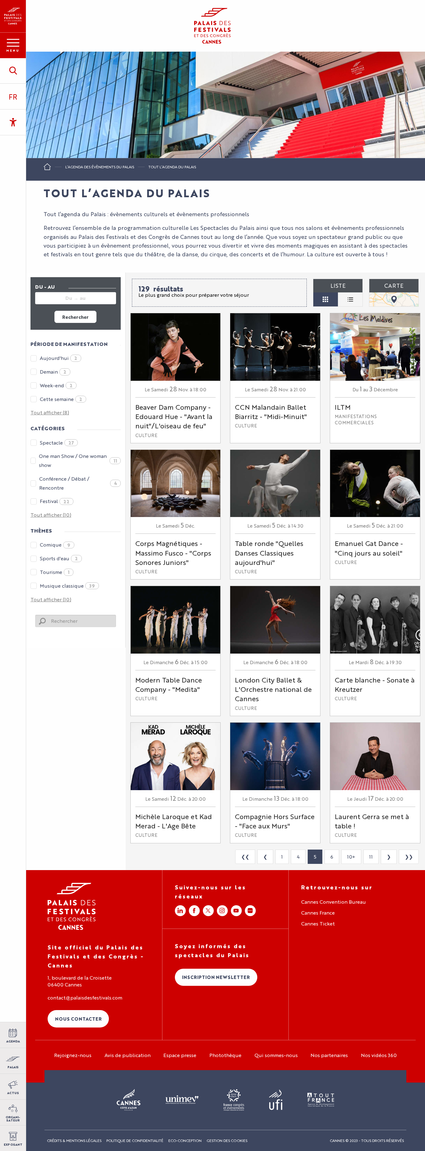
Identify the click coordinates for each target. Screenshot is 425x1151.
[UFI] (276, 1100)
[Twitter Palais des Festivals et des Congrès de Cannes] (208, 910)
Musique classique (67, 585)
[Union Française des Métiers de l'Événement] (182, 1100)
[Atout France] (320, 1100)
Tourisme (54, 572)
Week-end (56, 385)
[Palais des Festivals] (12, 16)
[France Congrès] (233, 1100)
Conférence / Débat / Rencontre (78, 483)
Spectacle (57, 442)
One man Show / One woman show (78, 460)
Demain (53, 371)
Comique (55, 544)
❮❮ (245, 856)
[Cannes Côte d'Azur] (129, 1100)
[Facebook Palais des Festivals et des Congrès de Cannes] (194, 910)
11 (371, 856)
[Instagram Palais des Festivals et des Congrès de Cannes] (222, 910)
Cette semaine (61, 399)
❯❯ (409, 856)
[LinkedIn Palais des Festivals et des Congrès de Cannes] (180, 910)
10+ (351, 856)
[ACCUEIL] (47, 168)
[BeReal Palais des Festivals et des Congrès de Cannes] (250, 910)
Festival (54, 501)
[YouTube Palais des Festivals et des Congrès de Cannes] (236, 910)
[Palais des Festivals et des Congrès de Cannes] (72, 906)
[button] (13, 70)
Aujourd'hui (58, 358)
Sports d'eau (59, 558)
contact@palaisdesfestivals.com (85, 998)
